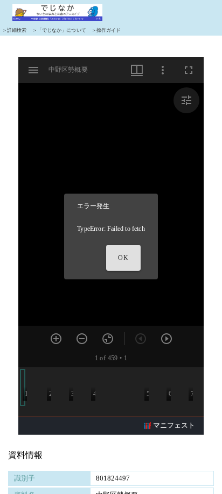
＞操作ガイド (106, 30)
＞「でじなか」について (59, 30)
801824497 (113, 478)
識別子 (24, 478)
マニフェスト (174, 425)
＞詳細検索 (14, 30)
